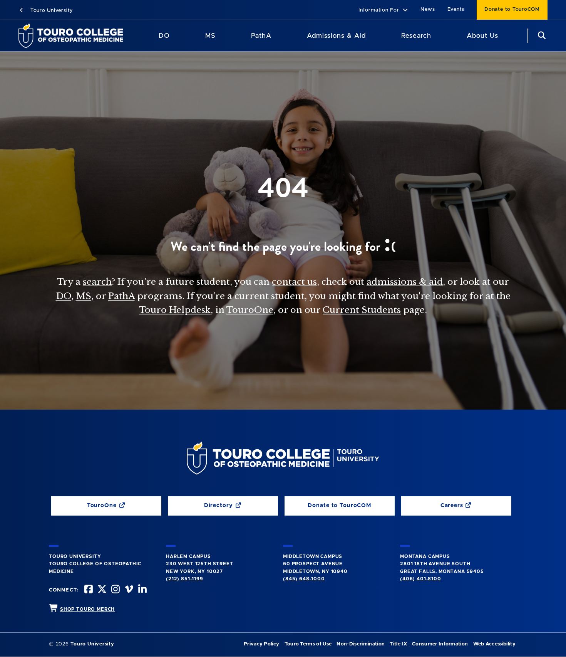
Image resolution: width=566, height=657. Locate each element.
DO (164, 35)
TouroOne (249, 309)
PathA (261, 35)
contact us (294, 281)
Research (416, 35)
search (97, 281)
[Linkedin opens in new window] (142, 590)
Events (456, 9)
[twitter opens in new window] (101, 590)
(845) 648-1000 (304, 578)
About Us (482, 35)
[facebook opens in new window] (88, 590)
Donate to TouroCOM (512, 9)
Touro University (50, 10)
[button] (383, 11)
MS (210, 35)
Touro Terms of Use (308, 644)
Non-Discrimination (361, 644)
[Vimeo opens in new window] (128, 590)
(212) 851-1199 (184, 578)
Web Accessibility (494, 644)
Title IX (398, 644)
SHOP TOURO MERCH (87, 609)
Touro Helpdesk (175, 309)
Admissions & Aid (336, 35)
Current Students (362, 309)
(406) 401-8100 (420, 578)
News (427, 9)
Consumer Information (440, 644)
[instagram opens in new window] (115, 590)
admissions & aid (405, 281)
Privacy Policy (261, 644)
